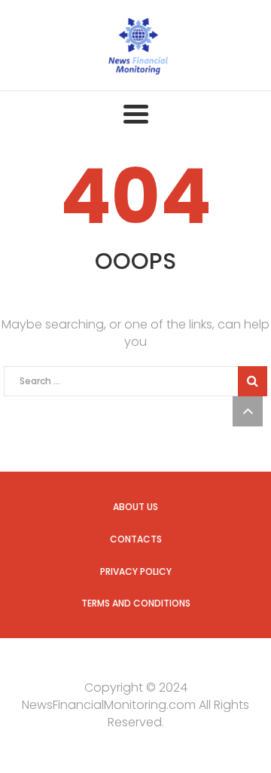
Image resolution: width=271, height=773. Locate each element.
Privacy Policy (136, 571)
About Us (135, 506)
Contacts (136, 539)
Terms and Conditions (135, 603)
